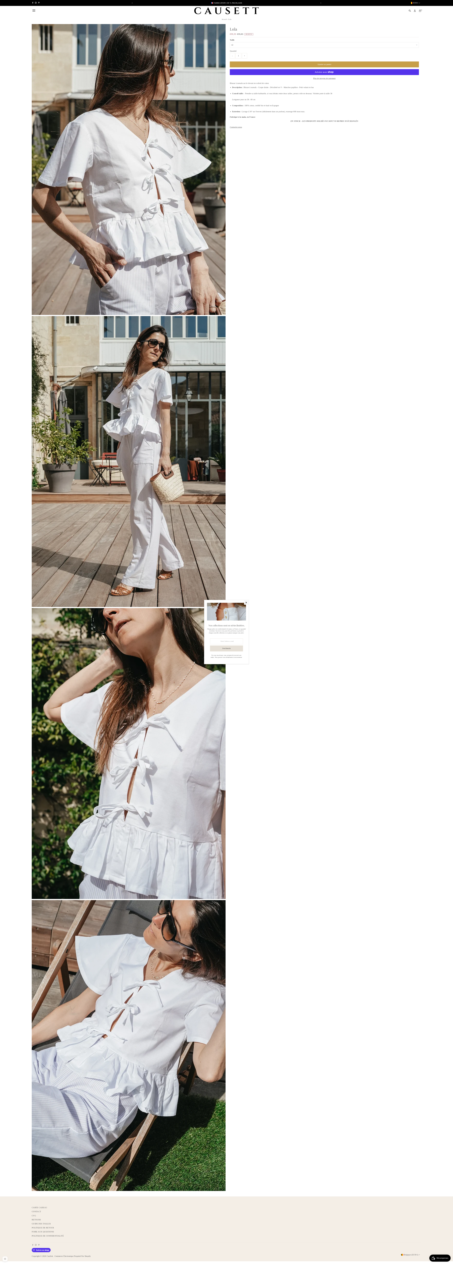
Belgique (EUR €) (411, 1255)
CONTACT (36, 1212)
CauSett (50, 1256)
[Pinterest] (39, 3)
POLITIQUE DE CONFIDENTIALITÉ (48, 1236)
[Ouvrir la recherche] (410, 11)
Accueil (224, 19)
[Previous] (132, 3)
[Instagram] (35, 3)
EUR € (415, 3)
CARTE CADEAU (39, 1208)
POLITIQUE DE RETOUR (43, 1228)
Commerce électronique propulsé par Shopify (73, 1256)
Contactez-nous (236, 127)
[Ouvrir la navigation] (34, 11)
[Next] (320, 3)
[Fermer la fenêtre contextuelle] (246, 603)
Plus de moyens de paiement (324, 78)
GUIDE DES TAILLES (41, 1224)
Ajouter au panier (324, 64)
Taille (232, 40)
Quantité (233, 51)
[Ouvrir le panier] (420, 11)
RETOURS (36, 1220)
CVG (34, 1216)
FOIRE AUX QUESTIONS (43, 1232)
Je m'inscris (226, 648)
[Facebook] (33, 3)
